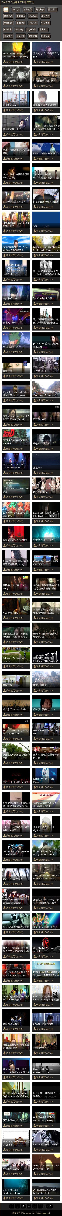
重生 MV (37, 467)
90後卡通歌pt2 (40, 492)
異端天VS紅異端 (11, 1023)
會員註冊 (21, 36)
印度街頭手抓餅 (11, 612)
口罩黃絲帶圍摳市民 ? (14, 201)
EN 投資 (19, 29)
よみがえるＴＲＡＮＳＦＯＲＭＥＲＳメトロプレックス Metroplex (16, 974)
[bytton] (6, 9)
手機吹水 (8, 23)
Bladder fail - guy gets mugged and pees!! (43, 1070)
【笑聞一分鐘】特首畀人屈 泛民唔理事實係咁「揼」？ (46, 127)
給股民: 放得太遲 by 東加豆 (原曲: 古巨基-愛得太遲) (46, 272)
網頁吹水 (33, 16)
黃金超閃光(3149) (14, 62)
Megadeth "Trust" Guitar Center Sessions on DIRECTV (14, 466)
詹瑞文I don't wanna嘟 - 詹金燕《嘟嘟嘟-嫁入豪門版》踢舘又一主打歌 (46, 901)
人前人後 (7, 274)
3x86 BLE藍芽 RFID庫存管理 (18, 2)
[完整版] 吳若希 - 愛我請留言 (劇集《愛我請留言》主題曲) (46, 974)
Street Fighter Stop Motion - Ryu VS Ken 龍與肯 (16, 998)
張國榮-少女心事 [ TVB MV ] (14, 587)
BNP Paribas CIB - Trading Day (45, 732)
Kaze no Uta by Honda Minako (43, 780)
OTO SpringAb (10, 105)
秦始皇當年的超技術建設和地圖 (16, 756)
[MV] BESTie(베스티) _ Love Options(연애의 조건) (46, 998)
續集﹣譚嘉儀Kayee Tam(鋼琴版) (16, 152)
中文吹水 (33, 23)
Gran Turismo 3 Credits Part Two (16, 490)
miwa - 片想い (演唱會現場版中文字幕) (16, 176)
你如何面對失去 (41, 1048)
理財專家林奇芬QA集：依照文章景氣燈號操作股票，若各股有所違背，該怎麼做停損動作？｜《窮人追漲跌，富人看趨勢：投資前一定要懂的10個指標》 (46, 321)
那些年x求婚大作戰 (42, 298)
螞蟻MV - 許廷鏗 (41, 443)
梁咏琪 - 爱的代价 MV (44, 709)
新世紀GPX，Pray (12, 346)
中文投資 (45, 23)
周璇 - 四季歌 (9, 81)
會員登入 (8, 36)
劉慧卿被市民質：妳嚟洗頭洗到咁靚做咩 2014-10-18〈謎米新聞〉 (16, 805)
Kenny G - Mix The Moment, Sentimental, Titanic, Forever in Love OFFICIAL (46, 249)
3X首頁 (16, 9)
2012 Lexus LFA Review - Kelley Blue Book (45, 1191)
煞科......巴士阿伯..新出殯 (15, 782)
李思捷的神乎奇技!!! (13, 129)
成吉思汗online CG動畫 (14, 709)
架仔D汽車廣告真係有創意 (16, 927)
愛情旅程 (7, 371)
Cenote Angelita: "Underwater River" (12, 1191)
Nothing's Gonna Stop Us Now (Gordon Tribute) (44, 853)
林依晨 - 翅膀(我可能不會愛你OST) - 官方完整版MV (16, 949)
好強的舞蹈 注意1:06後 (44, 81)
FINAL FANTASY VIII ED (46, 153)
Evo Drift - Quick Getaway (45, 1144)
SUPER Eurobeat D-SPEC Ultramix (15, 442)
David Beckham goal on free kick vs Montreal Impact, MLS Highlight (16, 394)
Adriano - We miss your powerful (14, 659)
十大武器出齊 (40, 371)
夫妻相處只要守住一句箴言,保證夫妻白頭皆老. (15, 248)
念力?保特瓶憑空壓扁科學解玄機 (46, 756)
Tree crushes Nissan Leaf (44, 395)
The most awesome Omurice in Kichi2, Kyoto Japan (46, 877)
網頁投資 (45, 16)
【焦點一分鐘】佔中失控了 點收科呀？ (16, 224)
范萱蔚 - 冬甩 (39, 419)
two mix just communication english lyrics (16, 853)
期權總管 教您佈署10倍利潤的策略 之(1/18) (45, 804)
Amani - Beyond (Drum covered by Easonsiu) (14, 901)
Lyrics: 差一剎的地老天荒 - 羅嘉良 (46, 1095)
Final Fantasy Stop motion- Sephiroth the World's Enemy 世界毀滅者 (16, 1095)
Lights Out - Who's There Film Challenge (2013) (44, 514)
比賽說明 (31, 29)
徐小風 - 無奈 (9, 322)
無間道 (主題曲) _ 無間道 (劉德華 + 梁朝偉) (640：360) (15, 635)
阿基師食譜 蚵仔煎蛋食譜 (45, 201)
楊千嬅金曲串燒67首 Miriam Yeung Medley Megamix (43, 1119)
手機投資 (21, 23)
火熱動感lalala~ (10, 298)
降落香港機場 (40, 685)
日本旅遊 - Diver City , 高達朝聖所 (15, 514)
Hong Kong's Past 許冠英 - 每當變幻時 (45, 635)
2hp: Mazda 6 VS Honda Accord (44, 949)
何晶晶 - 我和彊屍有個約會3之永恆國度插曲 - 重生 (46, 587)
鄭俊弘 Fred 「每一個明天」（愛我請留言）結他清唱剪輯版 (16, 1071)
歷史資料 (43, 29)
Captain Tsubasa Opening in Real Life (45, 563)
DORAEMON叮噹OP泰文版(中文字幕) (16, 1143)
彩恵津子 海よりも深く (44, 540)
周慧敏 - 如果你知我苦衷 (15, 540)
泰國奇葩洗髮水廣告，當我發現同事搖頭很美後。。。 (46, 611)
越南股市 (28, 9)
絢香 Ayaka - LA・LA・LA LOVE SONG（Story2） (16, 418)
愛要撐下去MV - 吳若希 (14, 1120)
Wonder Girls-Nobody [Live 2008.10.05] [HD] (46, 1167)
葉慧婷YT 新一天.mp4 (14, 878)
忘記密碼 (33, 36)
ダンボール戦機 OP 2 (43, 927)
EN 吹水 (7, 29)
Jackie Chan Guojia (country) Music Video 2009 (16, 732)
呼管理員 (45, 36)
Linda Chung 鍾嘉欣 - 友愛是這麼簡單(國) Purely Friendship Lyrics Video (16, 563)
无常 (35, 226)
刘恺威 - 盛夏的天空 (43, 1023)
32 (49, 1206)
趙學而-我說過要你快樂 (44, 105)
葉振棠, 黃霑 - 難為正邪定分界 (46, 55)
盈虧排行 (52, 9)
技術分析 (8, 16)
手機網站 (21, 16)
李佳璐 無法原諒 (11, 1168)
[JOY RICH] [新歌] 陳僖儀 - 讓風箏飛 (46, 345)
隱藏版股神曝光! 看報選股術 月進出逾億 (16, 1046)
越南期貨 (40, 9)
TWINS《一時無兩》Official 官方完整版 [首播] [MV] (46, 176)
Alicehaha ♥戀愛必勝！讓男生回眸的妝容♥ (16, 829)
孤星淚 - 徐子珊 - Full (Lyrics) (43, 829)
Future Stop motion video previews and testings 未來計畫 (16, 55)
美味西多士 (8, 685)
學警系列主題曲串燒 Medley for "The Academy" (45, 659)
